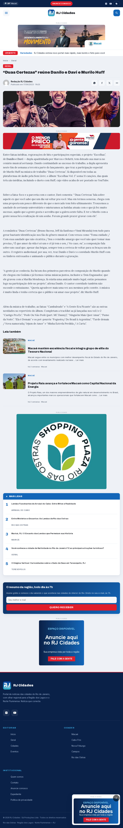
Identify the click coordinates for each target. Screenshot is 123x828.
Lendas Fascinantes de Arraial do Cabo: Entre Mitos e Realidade (43, 504)
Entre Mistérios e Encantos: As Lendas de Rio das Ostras (39, 518)
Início (5, 60)
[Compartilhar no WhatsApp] (94, 83)
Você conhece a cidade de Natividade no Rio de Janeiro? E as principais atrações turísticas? (57, 548)
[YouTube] (110, 3)
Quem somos (17, 777)
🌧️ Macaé (10, 3)
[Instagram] (106, 3)
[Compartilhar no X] (109, 83)
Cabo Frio (76, 740)
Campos (76, 751)
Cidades (14, 746)
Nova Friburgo (79, 746)
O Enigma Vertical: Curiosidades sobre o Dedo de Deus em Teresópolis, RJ (48, 563)
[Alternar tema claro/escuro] (116, 3)
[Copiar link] (117, 83)
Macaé (75, 734)
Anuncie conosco (61, 4)
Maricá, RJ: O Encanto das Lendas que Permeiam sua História (42, 533)
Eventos (14, 751)
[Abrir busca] (116, 13)
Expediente (16, 794)
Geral (13, 60)
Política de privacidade (21, 800)
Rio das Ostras (79, 757)
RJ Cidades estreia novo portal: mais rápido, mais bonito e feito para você (69, 53)
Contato (14, 782)
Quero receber (62, 607)
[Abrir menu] (6, 13)
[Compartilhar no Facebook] (102, 83)
